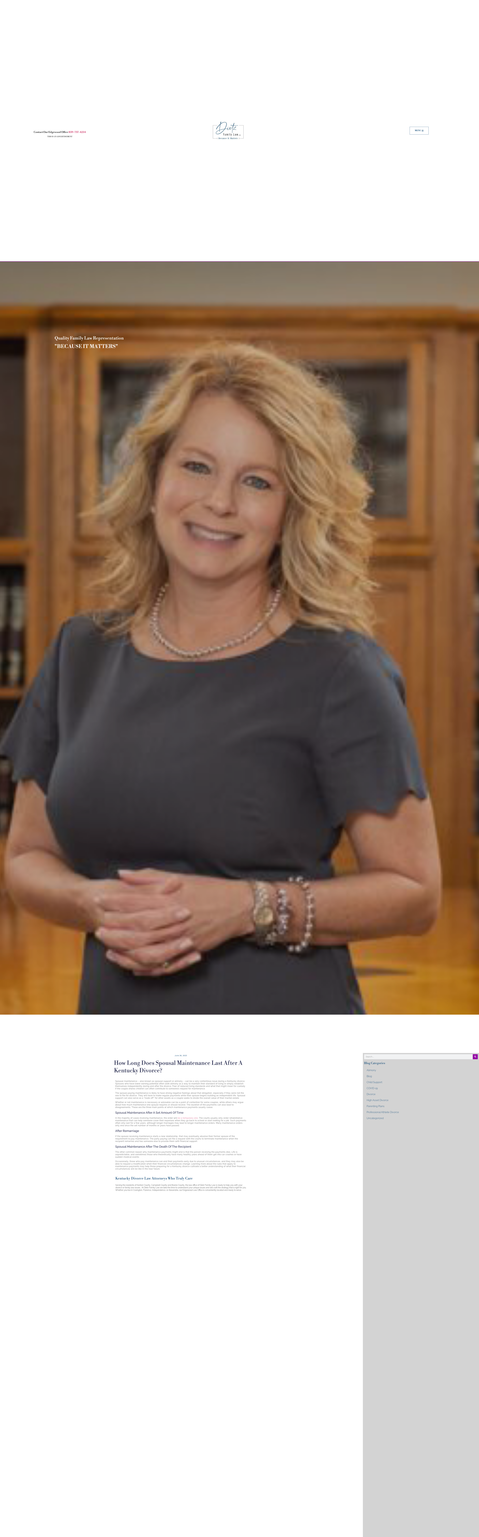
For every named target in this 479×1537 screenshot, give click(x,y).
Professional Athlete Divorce (383, 1112)
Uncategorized (375, 1118)
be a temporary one (188, 1118)
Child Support (374, 1082)
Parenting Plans (375, 1106)
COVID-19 (372, 1088)
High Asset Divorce (377, 1100)
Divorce (371, 1094)
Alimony (371, 1070)
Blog (369, 1076)
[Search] (475, 1056)
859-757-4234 (77, 132)
